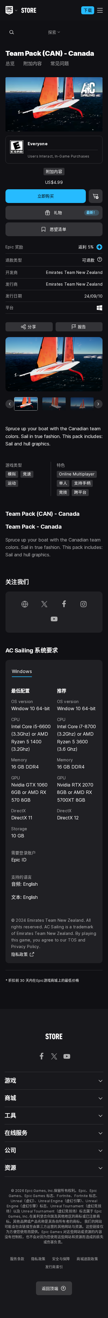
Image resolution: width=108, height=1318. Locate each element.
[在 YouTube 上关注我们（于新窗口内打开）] (54, 619)
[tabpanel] (54, 758)
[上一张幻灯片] (9, 404)
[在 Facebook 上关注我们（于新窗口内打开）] (64, 604)
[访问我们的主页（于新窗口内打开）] (25, 604)
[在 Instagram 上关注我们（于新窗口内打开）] (83, 604)
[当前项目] (26, 404)
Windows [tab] (22, 671)
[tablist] (54, 671)
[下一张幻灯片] (98, 404)
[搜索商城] (11, 32)
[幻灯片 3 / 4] (82, 404)
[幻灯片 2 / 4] (54, 404)
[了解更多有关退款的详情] (100, 259)
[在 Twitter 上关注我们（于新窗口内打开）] (44, 604)
